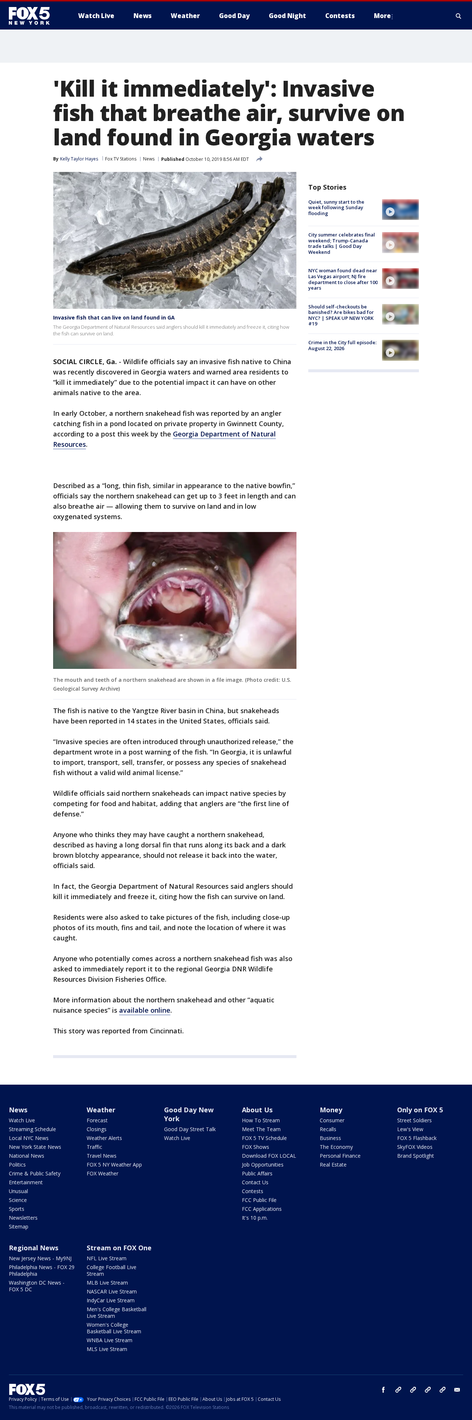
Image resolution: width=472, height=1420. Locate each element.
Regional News (33, 1247)
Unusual (18, 1191)
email (457, 1390)
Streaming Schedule (32, 1129)
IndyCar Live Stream (111, 1300)
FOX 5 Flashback (417, 1137)
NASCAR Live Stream (112, 1291)
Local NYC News (29, 1137)
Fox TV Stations (120, 159)
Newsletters (23, 1217)
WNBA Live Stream (109, 1340)
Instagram (398, 1390)
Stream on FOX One (119, 1247)
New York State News (35, 1146)
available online (144, 1010)
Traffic (94, 1146)
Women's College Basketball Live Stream (114, 1328)
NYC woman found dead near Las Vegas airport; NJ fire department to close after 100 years (343, 279)
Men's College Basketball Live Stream (116, 1312)
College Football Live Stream (111, 1270)
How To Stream (261, 1120)
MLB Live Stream (107, 1282)
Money (331, 1109)
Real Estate (333, 1164)
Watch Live (22, 1120)
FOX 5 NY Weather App (114, 1164)
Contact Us (255, 1182)
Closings (97, 1129)
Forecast (97, 1120)
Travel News (102, 1155)
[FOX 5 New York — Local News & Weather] (33, 16)
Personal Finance (340, 1155)
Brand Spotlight (415, 1155)
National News (26, 1155)
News (149, 159)
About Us (257, 1109)
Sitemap (18, 1226)
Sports (16, 1208)
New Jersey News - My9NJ (40, 1258)
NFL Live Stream (106, 1258)
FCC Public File (259, 1199)
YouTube (428, 1390)
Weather (101, 1109)
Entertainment (26, 1182)
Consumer (332, 1120)
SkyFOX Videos (415, 1146)
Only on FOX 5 (420, 1109)
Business (330, 1137)
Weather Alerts (104, 1137)
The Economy (336, 1146)
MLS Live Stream (107, 1348)
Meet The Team (261, 1129)
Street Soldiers (414, 1120)
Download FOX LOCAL (269, 1155)
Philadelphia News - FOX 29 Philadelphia (41, 1270)
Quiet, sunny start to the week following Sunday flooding (336, 207)
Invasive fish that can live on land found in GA (114, 317)
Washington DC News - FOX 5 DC (37, 1286)
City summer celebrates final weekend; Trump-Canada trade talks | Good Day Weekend (341, 243)
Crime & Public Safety (34, 1173)
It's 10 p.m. (255, 1217)
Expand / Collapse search (458, 15)
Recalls (328, 1129)
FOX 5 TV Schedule (264, 1137)
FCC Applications (262, 1208)
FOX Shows (255, 1146)
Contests (252, 1191)
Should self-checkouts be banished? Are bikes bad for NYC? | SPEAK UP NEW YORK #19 (341, 315)
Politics (17, 1164)
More (382, 15)
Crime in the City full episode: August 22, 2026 (342, 345)
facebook (383, 1390)
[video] (400, 209)
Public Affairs (257, 1173)
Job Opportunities (263, 1164)
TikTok (413, 1390)
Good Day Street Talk (190, 1129)
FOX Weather (102, 1173)
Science (18, 1199)
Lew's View (410, 1129)
